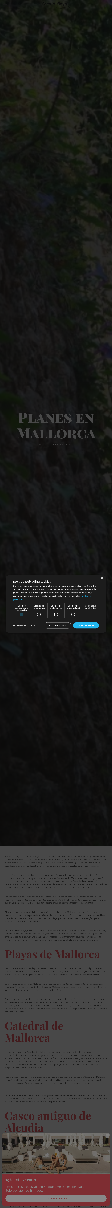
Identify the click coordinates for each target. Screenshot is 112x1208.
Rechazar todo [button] (57, 625)
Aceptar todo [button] (86, 625)
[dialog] (56, 604)
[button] (24, 625)
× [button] (102, 578)
